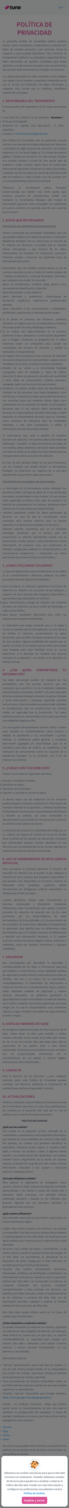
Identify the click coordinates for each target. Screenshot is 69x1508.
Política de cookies (34, 1493)
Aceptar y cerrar (34, 1500)
